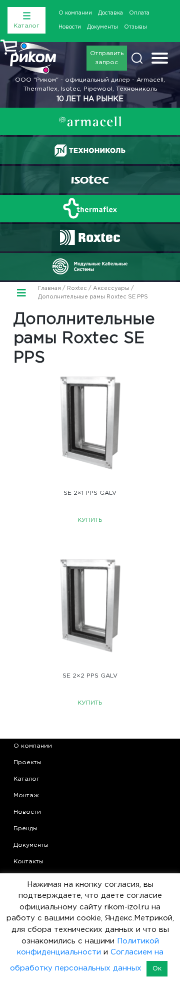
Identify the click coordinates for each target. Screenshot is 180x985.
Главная (49, 288)
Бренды (26, 828)
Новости (69, 27)
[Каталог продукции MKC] (90, 266)
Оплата (139, 13)
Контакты (29, 861)
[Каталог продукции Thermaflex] (90, 208)
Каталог (27, 779)
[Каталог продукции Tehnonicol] (90, 150)
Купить (90, 520)
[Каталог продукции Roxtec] (90, 237)
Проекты (28, 762)
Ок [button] (157, 968)
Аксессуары (111, 288)
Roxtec (77, 288)
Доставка (110, 13)
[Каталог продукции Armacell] (90, 121)
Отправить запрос (107, 58)
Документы (102, 27)
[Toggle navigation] (159, 59)
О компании (75, 13)
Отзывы (135, 27)
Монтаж (26, 795)
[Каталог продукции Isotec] (90, 179)
